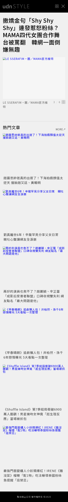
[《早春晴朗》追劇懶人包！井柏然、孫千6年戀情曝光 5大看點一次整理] (34, 329)
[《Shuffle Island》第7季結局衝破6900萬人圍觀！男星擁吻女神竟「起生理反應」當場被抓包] (34, 385)
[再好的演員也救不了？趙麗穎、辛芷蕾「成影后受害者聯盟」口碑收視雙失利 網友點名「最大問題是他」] (34, 267)
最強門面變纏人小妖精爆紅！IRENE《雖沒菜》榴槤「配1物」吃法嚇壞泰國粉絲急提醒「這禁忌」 (33, 475)
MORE (59, 129)
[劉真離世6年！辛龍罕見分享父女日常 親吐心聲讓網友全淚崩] (34, 211)
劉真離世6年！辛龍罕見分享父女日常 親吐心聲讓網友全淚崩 (32, 236)
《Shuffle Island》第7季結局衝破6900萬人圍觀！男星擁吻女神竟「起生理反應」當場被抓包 (32, 414)
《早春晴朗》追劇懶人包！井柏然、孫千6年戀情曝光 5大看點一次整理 (33, 354)
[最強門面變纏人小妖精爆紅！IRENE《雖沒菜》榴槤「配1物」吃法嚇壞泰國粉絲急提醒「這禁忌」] (34, 447)
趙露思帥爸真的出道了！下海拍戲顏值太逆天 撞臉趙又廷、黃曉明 (33, 180)
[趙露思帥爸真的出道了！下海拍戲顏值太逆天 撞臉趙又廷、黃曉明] (34, 154)
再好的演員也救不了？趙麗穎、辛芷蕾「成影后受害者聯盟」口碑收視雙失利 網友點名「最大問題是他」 (33, 296)
